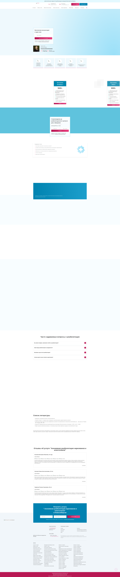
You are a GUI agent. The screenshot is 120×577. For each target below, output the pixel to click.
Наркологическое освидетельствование (80, 564)
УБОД (60, 547)
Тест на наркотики (61, 556)
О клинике (34, 7)
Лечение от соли (61, 568)
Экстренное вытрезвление (37, 564)
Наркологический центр (48, 552)
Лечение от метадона (77, 547)
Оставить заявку (73, 516)
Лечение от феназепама (77, 548)
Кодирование (77, 7)
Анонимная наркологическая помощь (50, 548)
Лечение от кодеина (62, 563)
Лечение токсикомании (77, 550)
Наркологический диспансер (78, 559)
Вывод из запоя (40, 7)
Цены (61, 532)
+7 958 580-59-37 (53, 3)
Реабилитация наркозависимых (78, 556)
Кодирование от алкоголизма (37, 552)
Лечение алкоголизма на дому (49, 554)
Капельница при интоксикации (38, 563)
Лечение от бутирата (62, 560)
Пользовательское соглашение (81, 529)
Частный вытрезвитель (47, 551)
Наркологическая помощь (47, 7)
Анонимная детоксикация (63, 552)
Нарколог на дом (46, 546)
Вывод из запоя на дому (37, 555)
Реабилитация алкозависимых (78, 554)
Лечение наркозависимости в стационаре (65, 550)
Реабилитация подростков (78, 563)
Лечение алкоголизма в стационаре (49, 555)
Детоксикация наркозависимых (63, 551)
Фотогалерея (63, 529)
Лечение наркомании (64, 7)
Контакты (78, 528)
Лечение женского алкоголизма (49, 559)
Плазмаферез (46, 563)
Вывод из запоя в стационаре (37, 556)
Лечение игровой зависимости (78, 552)
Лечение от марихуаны (62, 559)
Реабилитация (71, 7)
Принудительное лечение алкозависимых (50, 556)
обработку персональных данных (44, 41)
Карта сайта (35, 554)
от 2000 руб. (78, 436)
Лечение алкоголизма (56, 7)
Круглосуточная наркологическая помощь (50, 550)
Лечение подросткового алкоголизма (50, 560)
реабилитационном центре (63, 297)
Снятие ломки (46, 564)
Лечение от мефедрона (62, 567)
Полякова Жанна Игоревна (47, 48)
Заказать (60, 103)
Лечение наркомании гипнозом (63, 555)
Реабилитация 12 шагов (77, 560)
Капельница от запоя (36, 547)
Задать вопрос (83, 4)
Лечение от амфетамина (77, 546)
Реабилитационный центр (37, 548)
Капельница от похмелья (37, 560)
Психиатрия (82, 7)
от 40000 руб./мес (77, 442)
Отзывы (62, 528)
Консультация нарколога (48, 547)
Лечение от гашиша (62, 564)
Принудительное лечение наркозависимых (65, 548)
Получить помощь (75, 4)
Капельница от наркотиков (63, 554)
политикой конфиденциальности (69, 519)
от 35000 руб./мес (77, 439)
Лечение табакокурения (77, 551)
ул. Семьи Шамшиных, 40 (54, 536)
